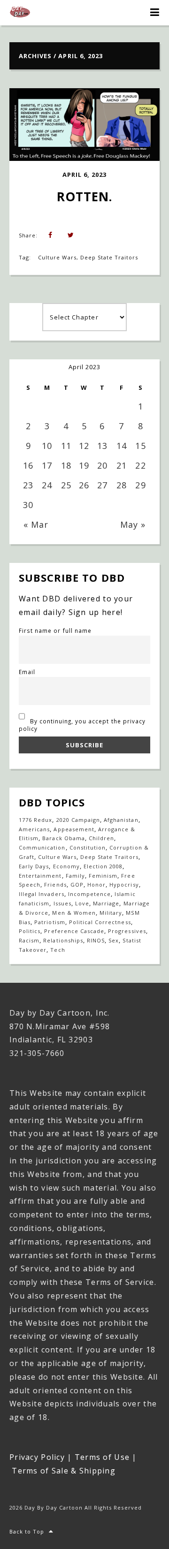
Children (101, 838)
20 (102, 465)
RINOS (96, 940)
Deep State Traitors (109, 257)
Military (111, 912)
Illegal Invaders (41, 893)
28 (121, 485)
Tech (57, 949)
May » (133, 524)
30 (28, 504)
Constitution (87, 847)
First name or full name (55, 630)
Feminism (103, 875)
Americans (34, 829)
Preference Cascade (74, 930)
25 (66, 485)
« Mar (35, 524)
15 (140, 445)
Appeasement (74, 829)
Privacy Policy (37, 1457)
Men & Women (73, 912)
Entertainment (40, 875)
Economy (66, 866)
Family (75, 875)
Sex (113, 940)
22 (140, 465)
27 (102, 485)
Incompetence (89, 893)
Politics (29, 930)
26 (84, 485)
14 (121, 445)
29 (140, 485)
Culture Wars (57, 257)
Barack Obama (63, 838)
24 (47, 485)
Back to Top (26, 1531)
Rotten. (84, 196)
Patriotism (49, 922)
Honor (96, 884)
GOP (77, 884)
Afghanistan (121, 819)
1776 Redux (35, 819)
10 (47, 445)
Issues (62, 903)
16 (28, 465)
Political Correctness (100, 922)
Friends (55, 884)
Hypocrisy (123, 884)
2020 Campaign (78, 819)
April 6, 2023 (84, 174)
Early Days (34, 866)
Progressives (127, 930)
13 (102, 445)
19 (84, 465)
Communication (42, 847)
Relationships (63, 940)
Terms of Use (102, 1457)
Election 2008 (103, 866)
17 (47, 465)
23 (28, 485)
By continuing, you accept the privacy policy (82, 724)
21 (121, 465)
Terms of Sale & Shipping (63, 1470)
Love (82, 903)
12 (84, 445)
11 (66, 445)
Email (27, 672)
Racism (29, 940)
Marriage (106, 903)
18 (66, 465)
